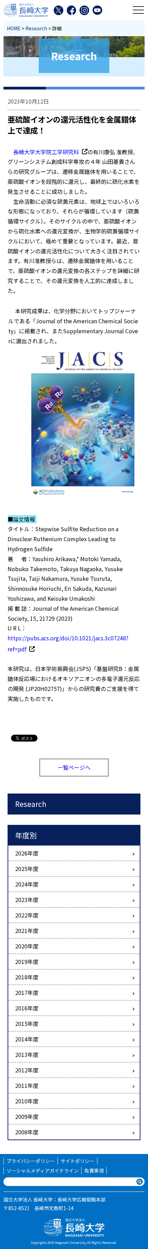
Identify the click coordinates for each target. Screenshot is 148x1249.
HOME (14, 28)
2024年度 (27, 884)
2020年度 (27, 946)
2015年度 (27, 1023)
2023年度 (27, 899)
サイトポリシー (77, 1160)
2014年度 (27, 1039)
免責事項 (94, 1170)
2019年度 (27, 961)
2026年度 (27, 853)
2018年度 (27, 977)
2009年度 (27, 1116)
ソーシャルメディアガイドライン (42, 1170)
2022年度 (27, 915)
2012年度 (27, 1070)
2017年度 (27, 992)
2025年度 (27, 868)
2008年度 (27, 1132)
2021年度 (27, 930)
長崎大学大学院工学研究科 (46, 152)
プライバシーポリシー (31, 1160)
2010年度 (27, 1101)
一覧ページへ (74, 767)
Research (36, 28)
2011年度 (27, 1085)
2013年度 (27, 1054)
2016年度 (27, 1008)
